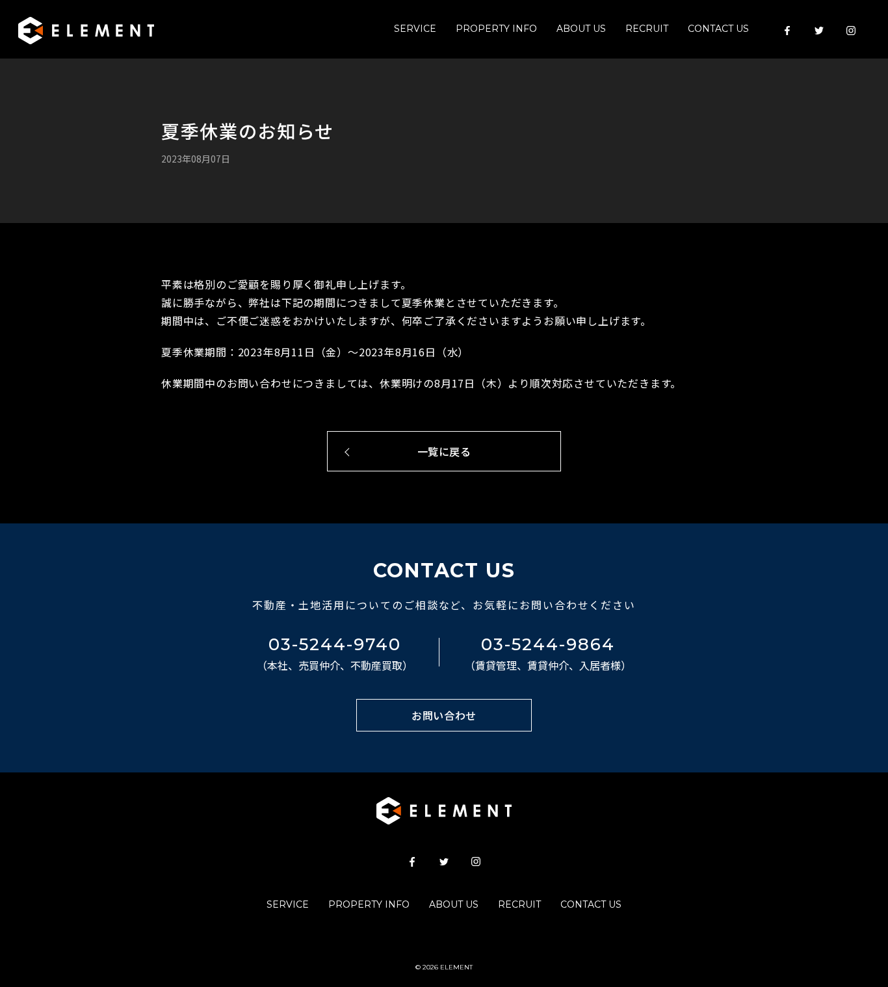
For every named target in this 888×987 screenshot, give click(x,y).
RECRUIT (646, 28)
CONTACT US (718, 28)
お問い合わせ (444, 715)
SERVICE (415, 28)
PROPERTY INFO (496, 28)
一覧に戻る (444, 451)
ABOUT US (581, 28)
